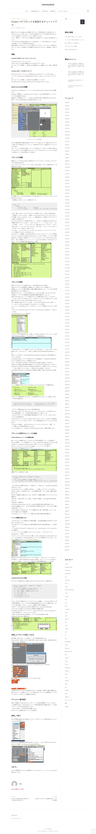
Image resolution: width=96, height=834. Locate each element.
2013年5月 (67, 280)
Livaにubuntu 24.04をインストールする (73, 36)
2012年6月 (67, 306)
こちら (34, 708)
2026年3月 (67, 102)
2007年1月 (67, 475)
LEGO (66, 612)
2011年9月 (67, 323)
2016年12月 (67, 196)
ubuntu (66, 683)
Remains (52, 11)
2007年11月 (67, 446)
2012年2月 (67, 316)
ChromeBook (67, 570)
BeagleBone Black (68, 567)
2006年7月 (67, 494)
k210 (66, 602)
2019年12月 (67, 164)
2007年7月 (67, 456)
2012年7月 (67, 303)
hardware (67, 596)
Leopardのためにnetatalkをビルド (75, 80)
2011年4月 (67, 339)
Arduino (66, 564)
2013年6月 (67, 277)
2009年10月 (67, 384)
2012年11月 (67, 297)
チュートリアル (24, 18)
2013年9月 (67, 271)
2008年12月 (67, 410)
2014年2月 (67, 254)
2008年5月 (67, 426)
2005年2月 (67, 550)
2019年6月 (67, 170)
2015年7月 (67, 216)
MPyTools (45, 11)
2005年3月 (67, 546)
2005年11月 (67, 520)
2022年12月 (67, 131)
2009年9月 (67, 387)
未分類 (66, 706)
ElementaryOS (68, 573)
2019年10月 (67, 167)
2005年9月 (67, 527)
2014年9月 (67, 235)
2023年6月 (67, 118)
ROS (66, 654)
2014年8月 (67, 238)
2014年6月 (67, 245)
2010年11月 (67, 355)
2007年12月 (67, 443)
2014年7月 (67, 242)
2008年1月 (67, 439)
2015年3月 (67, 225)
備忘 (66, 703)
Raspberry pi (67, 648)
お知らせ (67, 696)
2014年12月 (67, 229)
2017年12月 (67, 186)
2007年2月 (67, 472)
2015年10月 (67, 209)
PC (65, 635)
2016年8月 (67, 199)
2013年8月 (67, 274)
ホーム (27, 11)
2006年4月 (67, 504)
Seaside (66, 664)
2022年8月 (67, 141)
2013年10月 (67, 267)
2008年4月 (67, 430)
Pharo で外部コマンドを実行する (72, 43)
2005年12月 (67, 517)
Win (66, 687)
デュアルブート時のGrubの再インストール (74, 39)
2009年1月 (67, 407)
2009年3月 (67, 400)
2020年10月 (67, 148)
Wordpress (67, 690)
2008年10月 (67, 417)
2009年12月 (67, 378)
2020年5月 (67, 157)
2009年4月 (67, 397)
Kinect (66, 606)
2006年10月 (67, 485)
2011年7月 (67, 329)
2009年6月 (67, 394)
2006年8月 (67, 491)
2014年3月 (67, 251)
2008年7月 (67, 423)
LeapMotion (67, 609)
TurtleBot (67, 680)
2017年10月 (67, 190)
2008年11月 (67, 413)
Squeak (18, 18)
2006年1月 (67, 514)
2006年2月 (67, 511)
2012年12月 (67, 293)
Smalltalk (67, 671)
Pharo (66, 638)
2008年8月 (67, 420)
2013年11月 (67, 264)
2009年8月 (67, 391)
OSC (66, 632)
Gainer (66, 583)
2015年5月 (67, 222)
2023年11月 (67, 112)
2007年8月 (67, 452)
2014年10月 (67, 232)
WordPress (44, 831)
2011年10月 (67, 319)
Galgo (66, 586)
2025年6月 (67, 109)
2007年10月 (67, 449)
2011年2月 (67, 345)
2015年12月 (67, 206)
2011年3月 (67, 342)
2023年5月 (67, 122)
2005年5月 (67, 540)
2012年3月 (67, 313)
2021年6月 (67, 144)
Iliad (66, 599)
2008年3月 (67, 433)
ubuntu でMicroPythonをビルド (71, 49)
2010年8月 (67, 358)
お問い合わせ (14, 815)
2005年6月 (67, 537)
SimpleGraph (67, 667)
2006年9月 (67, 488)
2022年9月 (67, 138)
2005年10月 (67, 524)
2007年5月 (67, 462)
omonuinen (48, 4)
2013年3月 (67, 287)
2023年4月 (67, 125)
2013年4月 (67, 284)
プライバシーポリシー (63, 11)
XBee (66, 693)
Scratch (13, 18)
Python (66, 645)
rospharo (66, 658)
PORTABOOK (68, 641)
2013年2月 (67, 290)
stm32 (66, 677)
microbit (66, 628)
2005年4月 (67, 543)
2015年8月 (67, 212)
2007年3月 (67, 468)
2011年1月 (67, 349)
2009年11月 (67, 381)
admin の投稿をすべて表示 (17, 789)
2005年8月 (67, 530)
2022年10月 (67, 135)
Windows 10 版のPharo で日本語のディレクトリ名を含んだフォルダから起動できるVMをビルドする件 (76, 65)
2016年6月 (67, 203)
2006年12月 (67, 478)
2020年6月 (67, 154)
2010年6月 (67, 365)
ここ (19, 63)
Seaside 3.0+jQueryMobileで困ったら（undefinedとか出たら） (20, 799)
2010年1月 (67, 374)
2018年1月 (67, 183)
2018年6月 (67, 180)
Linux (66, 615)
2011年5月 (67, 336)
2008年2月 (67, 436)
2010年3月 (67, 368)
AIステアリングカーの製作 (71, 46)
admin (83, 66)
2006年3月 (67, 507)
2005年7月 (67, 533)
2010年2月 (67, 371)
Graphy (50, 831)
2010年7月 (67, 361)
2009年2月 (67, 404)
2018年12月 (67, 177)
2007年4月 (67, 465)
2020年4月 (67, 160)
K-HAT (69, 81)
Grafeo (66, 593)
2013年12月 (67, 261)
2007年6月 (67, 459)
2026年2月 (67, 105)
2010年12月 (67, 352)
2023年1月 (67, 128)
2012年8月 (67, 300)
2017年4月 (67, 193)
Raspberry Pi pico (68, 651)
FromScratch (35, 11)
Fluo (66, 576)
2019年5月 (67, 173)
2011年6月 (67, 332)
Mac (66, 622)
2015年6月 (67, 219)
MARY (66, 625)
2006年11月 (67, 481)
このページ (22, 76)
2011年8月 (67, 326)
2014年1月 (67, 258)
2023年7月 (67, 115)
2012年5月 (67, 310)
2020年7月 (67, 151)
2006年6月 (67, 498)
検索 (66, 18)
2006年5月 (67, 501)
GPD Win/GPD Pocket (69, 589)
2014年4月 (67, 248)
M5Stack (66, 619)
